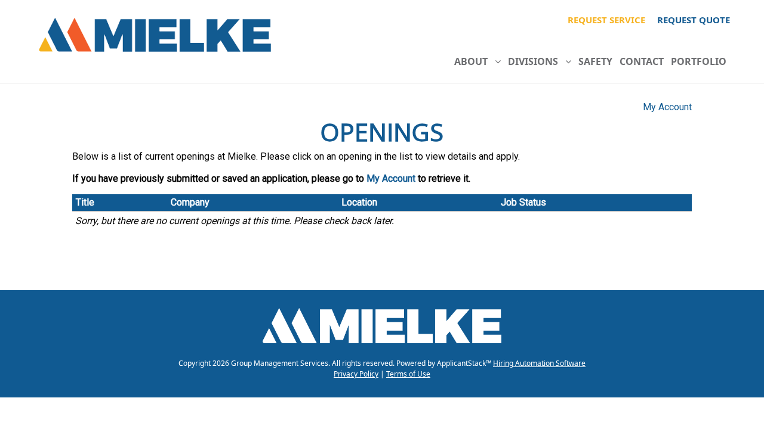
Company (190, 202)
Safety (595, 61)
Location (359, 202)
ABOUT (474, 61)
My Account (667, 107)
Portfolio (698, 61)
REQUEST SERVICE (606, 20)
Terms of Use (408, 374)
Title (85, 202)
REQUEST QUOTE (693, 20)
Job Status (523, 202)
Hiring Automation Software (539, 363)
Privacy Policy (356, 374)
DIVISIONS (536, 61)
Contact (642, 61)
